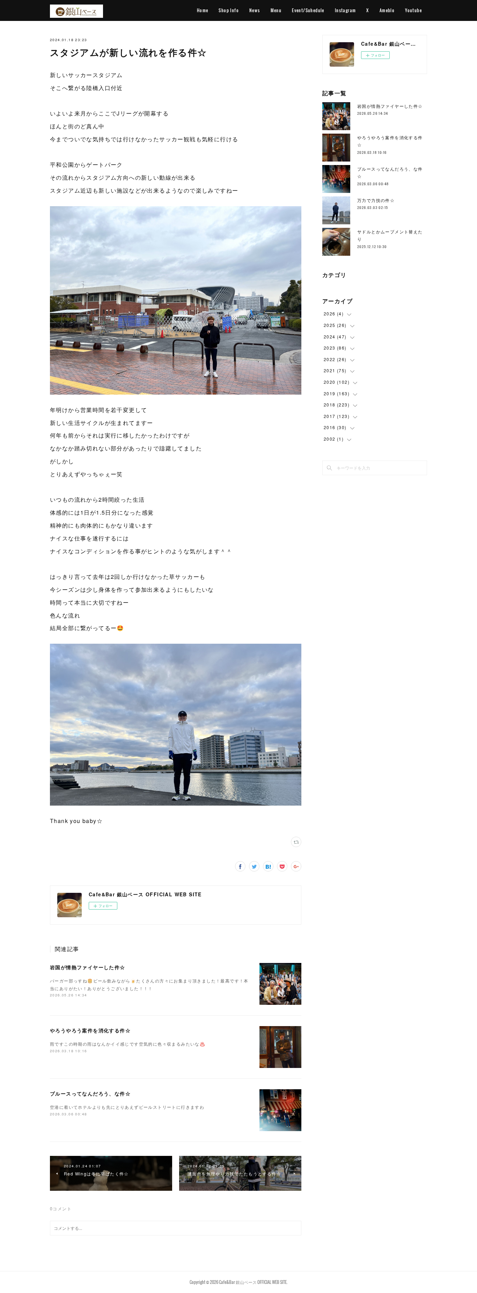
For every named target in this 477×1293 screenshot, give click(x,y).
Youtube (413, 10)
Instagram (345, 10)
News (254, 10)
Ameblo (387, 10)
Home (202, 10)
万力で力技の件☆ (376, 200)
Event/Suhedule (308, 10)
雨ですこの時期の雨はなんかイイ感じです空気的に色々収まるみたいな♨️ (127, 1044)
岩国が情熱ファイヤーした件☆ (87, 967)
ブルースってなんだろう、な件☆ (90, 1093)
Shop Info (229, 10)
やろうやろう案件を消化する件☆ (90, 1030)
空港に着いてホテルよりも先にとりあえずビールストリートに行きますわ (127, 1107)
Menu (276, 10)
